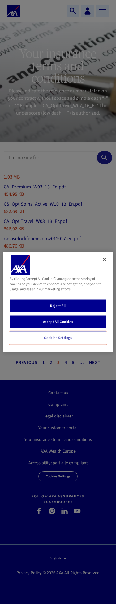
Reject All (58, 305)
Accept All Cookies (58, 321)
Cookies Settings (58, 337)
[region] (58, 302)
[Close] (104, 259)
